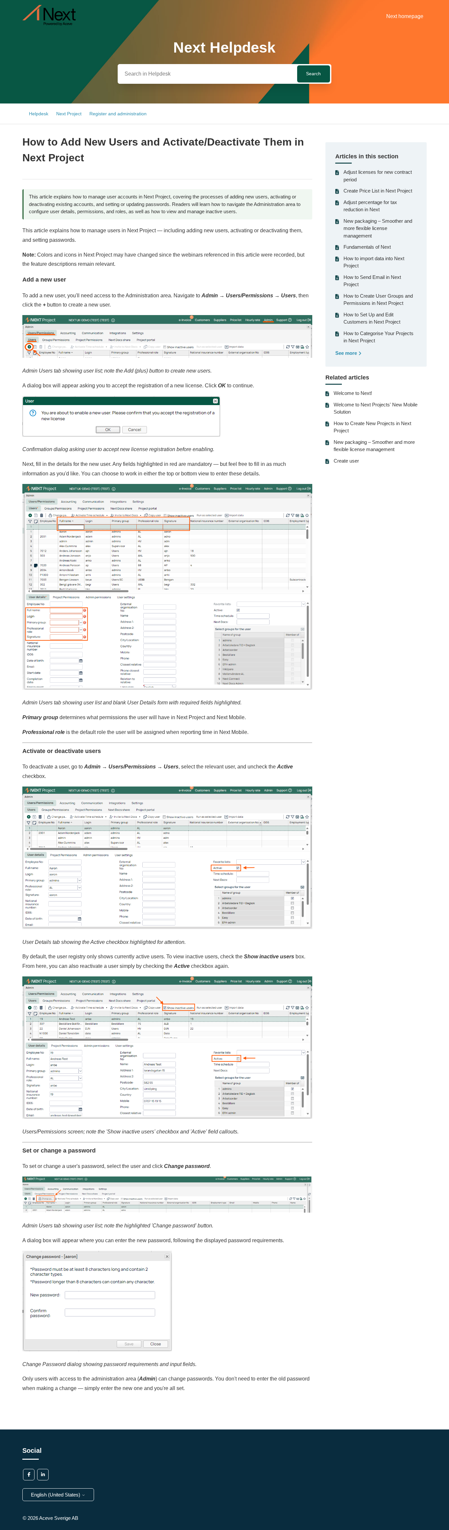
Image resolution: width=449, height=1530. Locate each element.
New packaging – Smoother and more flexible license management (377, 228)
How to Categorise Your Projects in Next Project (378, 337)
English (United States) (56, 1494)
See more (346, 353)
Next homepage (404, 16)
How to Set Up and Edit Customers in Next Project (371, 318)
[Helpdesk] (49, 24)
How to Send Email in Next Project (372, 280)
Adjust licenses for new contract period (377, 175)
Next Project (69, 113)
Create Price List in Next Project (377, 191)
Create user (346, 461)
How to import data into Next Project (373, 262)
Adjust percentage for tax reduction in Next (370, 206)
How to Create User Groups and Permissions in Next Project (378, 299)
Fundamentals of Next (367, 247)
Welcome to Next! (353, 393)
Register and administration (118, 113)
